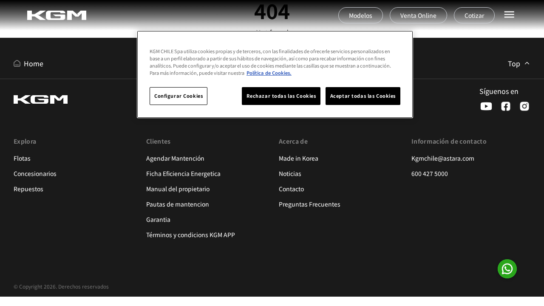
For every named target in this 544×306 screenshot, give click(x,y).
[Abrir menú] (509, 14)
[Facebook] (506, 106)
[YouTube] (486, 106)
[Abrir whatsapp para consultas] (507, 268)
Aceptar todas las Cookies (363, 95)
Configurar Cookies (178, 95)
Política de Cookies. (269, 72)
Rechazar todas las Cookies (281, 95)
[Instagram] (524, 106)
